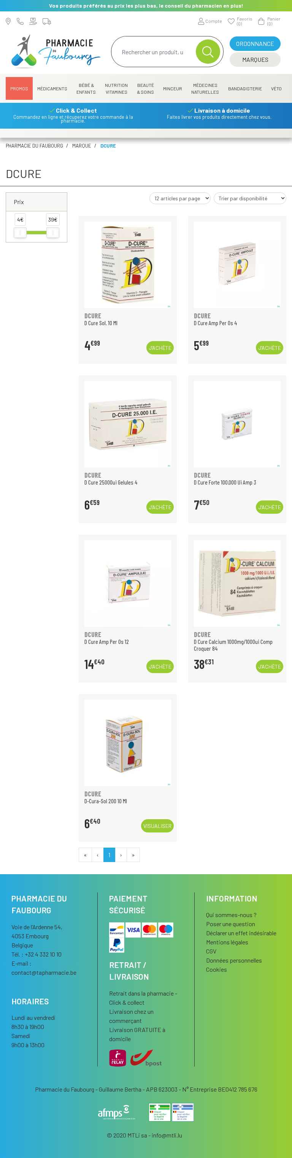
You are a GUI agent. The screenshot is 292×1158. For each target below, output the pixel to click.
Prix (19, 201)
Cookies (216, 969)
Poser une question (230, 923)
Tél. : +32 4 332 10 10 (36, 954)
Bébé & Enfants (86, 88)
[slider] (20, 232)
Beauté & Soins (145, 88)
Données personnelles (234, 960)
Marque (81, 146)
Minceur (172, 88)
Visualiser (157, 826)
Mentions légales (227, 942)
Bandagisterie (245, 88)
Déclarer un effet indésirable (241, 932)
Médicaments (52, 88)
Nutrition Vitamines (116, 88)
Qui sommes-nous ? (231, 914)
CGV (211, 951)
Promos (19, 88)
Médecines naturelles (205, 88)
